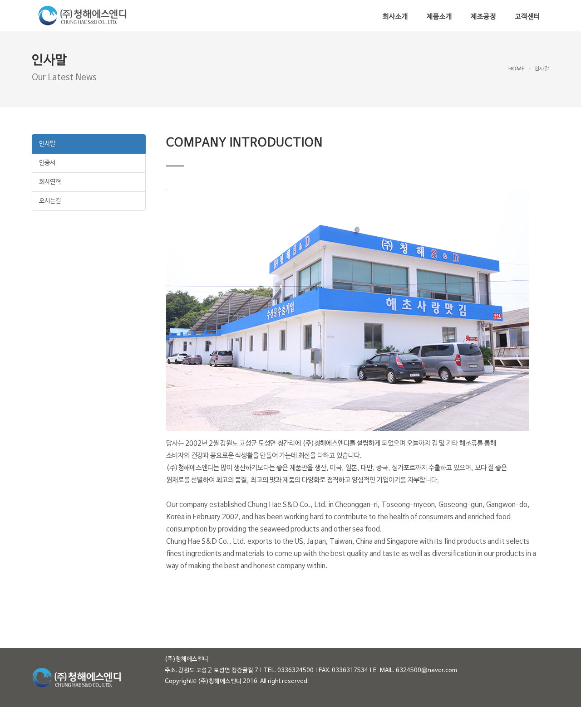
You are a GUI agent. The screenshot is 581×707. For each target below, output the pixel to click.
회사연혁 (50, 182)
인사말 (47, 144)
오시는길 (50, 201)
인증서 (47, 163)
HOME (516, 69)
